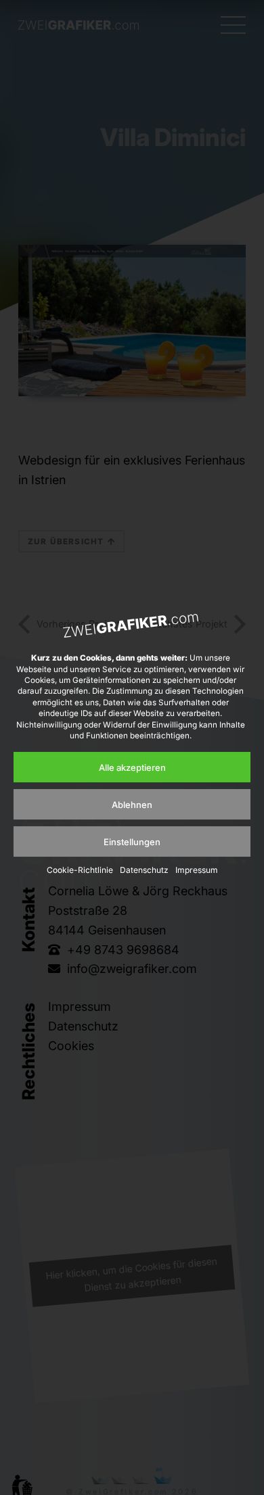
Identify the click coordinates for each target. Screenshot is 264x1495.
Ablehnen (132, 804)
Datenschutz (144, 870)
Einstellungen (132, 841)
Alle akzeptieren (132, 767)
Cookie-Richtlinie (80, 870)
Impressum (196, 870)
